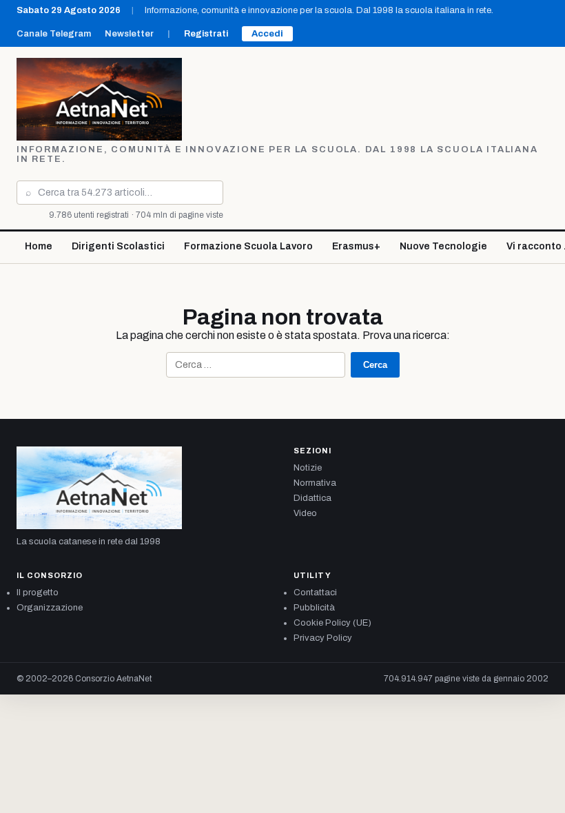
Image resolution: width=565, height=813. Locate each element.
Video (305, 513)
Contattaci (315, 592)
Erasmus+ (356, 246)
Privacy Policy (323, 638)
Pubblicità (314, 608)
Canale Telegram (54, 34)
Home (38, 246)
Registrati (206, 34)
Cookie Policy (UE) (332, 623)
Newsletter (129, 34)
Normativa (315, 483)
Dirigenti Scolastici (118, 246)
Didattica (312, 498)
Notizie (308, 468)
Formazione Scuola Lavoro (248, 246)
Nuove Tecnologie (443, 246)
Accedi (267, 34)
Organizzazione (50, 608)
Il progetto (38, 592)
